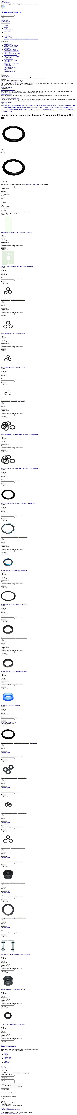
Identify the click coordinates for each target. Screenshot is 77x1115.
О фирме (6, 25)
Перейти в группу (5, 752)
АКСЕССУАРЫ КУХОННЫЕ (11, 56)
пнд (58, 105)
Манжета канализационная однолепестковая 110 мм (14, 604)
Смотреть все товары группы (8, 722)
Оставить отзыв (5, 1108)
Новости (6, 27)
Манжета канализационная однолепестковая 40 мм (14, 638)
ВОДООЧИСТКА (8, 59)
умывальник (57, 109)
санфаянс (8, 105)
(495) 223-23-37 (4, 20)
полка (56, 107)
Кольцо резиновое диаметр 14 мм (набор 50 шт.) (13, 333)
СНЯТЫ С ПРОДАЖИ (9, 71)
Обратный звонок (5, 21)
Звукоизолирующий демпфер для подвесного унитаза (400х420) (17, 266)
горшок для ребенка (6, 111)
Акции (5, 32)
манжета (2, 105)
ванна (55, 105)
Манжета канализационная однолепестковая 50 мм (14, 671)
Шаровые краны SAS (6, 94)
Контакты (6, 33)
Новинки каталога (8, 29)
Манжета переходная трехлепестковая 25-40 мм (13, 989)
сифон (66, 109)
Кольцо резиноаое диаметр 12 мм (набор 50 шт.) (13, 300)
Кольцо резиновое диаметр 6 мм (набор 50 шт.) (13, 367)
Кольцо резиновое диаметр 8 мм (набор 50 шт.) (13, 401)
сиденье (3, 107)
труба (53, 107)
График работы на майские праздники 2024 (12, 81)
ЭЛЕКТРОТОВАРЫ (9, 65)
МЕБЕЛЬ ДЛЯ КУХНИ (10, 49)
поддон (65, 105)
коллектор (71, 107)
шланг (44, 109)
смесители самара (28, 105)
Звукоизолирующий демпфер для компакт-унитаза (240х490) (16, 232)
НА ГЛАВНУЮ (8, 36)
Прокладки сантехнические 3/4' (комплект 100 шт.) (14, 778)
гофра (6, 107)
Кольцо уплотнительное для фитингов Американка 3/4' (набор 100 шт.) (19, 503)
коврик (66, 107)
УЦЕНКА (6, 69)
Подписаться (4, 1077)
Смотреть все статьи (6, 102)
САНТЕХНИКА (8, 37)
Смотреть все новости (6, 87)
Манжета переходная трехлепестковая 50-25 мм (13, 883)
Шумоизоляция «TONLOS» (8, 90)
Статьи (5, 28)
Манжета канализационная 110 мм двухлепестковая (14, 537)
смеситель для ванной (23, 109)
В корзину (3, 191)
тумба (61, 109)
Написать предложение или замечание (10, 1109)
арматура (32, 107)
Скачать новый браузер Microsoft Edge (10, 1113)
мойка (53, 109)
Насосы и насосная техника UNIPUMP (11, 98)
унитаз (37, 107)
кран (64, 109)
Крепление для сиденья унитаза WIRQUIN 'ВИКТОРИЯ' (15, 954)
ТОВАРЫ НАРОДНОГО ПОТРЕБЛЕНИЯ (10, 67)
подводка (71, 105)
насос (33, 109)
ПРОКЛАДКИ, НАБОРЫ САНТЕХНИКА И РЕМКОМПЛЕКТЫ (21, 39)
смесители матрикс (4, 109)
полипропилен (17, 105)
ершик (49, 109)
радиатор (27, 107)
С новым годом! (5, 76)
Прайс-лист (7, 1061)
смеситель (38, 105)
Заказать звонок (5, 1089)
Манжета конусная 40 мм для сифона (10, 705)
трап (58, 107)
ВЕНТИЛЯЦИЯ (8, 57)
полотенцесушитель (45, 107)
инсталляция (61, 105)
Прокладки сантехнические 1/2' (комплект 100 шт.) (14, 813)
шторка (11, 109)
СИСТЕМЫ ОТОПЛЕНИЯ (11, 45)
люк (41, 109)
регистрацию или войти (32, 184)
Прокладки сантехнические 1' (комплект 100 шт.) (13, 1024)
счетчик (61, 107)
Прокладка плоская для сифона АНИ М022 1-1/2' (13, 918)
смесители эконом (48, 105)
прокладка (71, 109)
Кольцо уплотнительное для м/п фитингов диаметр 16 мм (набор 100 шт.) (19, 434)
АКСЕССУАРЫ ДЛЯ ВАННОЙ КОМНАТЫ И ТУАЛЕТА (12, 54)
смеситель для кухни (16, 107)
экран (36, 109)
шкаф (39, 109)
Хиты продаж (7, 31)
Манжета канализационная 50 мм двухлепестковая (14, 570)
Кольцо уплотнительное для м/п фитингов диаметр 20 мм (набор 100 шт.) (19, 468)
